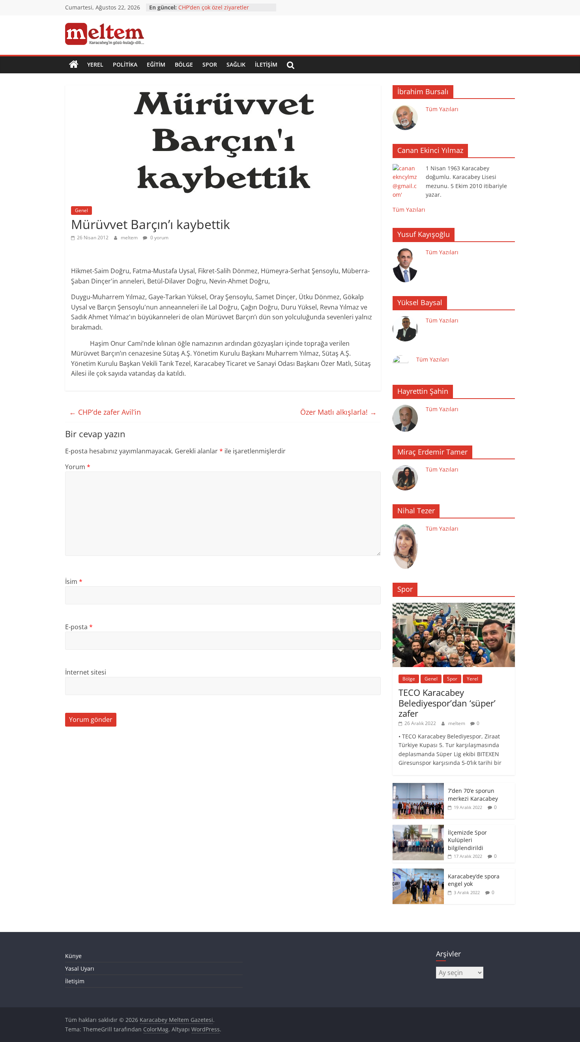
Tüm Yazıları (442, 109)
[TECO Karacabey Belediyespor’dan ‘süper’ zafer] (454, 607)
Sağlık (235, 64)
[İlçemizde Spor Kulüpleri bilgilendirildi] (418, 829)
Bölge (184, 64)
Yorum (77, 466)
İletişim (266, 64)
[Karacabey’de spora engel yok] (418, 872)
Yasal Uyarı (79, 968)
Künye (73, 956)
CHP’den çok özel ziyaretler (213, 7)
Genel (81, 210)
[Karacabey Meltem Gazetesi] (73, 64)
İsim (73, 581)
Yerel (95, 64)
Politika (125, 64)
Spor (209, 64)
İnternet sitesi (85, 672)
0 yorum (158, 237)
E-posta (79, 627)
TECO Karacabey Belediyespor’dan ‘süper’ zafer (447, 702)
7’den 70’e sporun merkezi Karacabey (473, 794)
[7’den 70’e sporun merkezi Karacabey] (418, 787)
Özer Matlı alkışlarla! (338, 412)
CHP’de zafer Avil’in (105, 412)
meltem (130, 237)
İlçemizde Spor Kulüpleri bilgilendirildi (467, 840)
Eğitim (156, 64)
